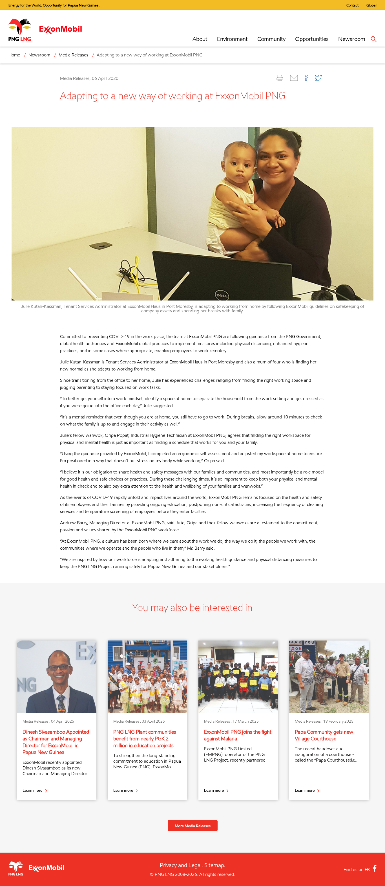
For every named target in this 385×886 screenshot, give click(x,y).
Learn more (32, 790)
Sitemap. (214, 865)
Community (271, 39)
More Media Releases (193, 825)
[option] (56, 720)
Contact (352, 5)
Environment (232, 39)
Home (14, 55)
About (200, 39)
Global (371, 5)
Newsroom (351, 39)
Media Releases (73, 55)
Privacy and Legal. (181, 865)
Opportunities (312, 39)
